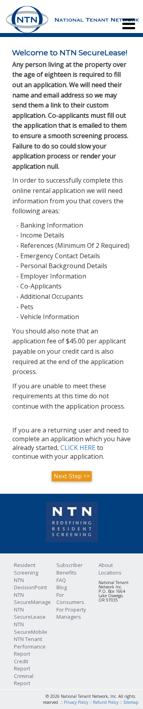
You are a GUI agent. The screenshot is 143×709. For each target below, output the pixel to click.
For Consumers (70, 598)
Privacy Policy (76, 702)
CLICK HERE (77, 447)
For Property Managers (71, 613)
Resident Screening (26, 568)
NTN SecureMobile (30, 628)
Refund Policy (105, 702)
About (106, 565)
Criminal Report (23, 679)
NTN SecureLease (30, 613)
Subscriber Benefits (69, 568)
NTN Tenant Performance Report (30, 646)
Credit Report (22, 665)
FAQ (61, 580)
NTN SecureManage (32, 598)
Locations (110, 572)
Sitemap (130, 702)
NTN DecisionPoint (30, 584)
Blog (61, 587)
